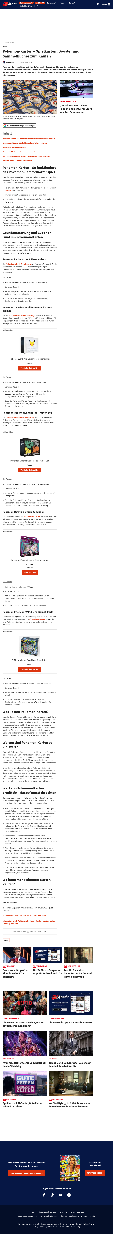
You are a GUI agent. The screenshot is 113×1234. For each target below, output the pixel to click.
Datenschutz (62, 1212)
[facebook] (44, 1195)
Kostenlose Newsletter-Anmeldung (26, 1173)
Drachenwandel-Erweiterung (21, 417)
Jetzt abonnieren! (95, 1173)
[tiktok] (52, 1195)
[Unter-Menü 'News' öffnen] (65, 3)
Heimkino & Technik (27, 6)
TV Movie (6, 42)
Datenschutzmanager (76, 1212)
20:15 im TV (40, 3)
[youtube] (60, 1195)
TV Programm (25, 3)
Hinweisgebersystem (51, 1216)
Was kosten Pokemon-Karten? (14, 147)
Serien (71, 3)
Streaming (51, 3)
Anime (8, 190)
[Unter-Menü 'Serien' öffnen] (75, 3)
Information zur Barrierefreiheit (30, 1216)
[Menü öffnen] (109, 4)
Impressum (33, 1212)
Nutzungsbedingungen (47, 1212)
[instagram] (69, 1195)
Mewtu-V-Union (33, 516)
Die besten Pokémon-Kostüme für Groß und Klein (24, 916)
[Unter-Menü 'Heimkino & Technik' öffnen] (37, 6)
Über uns (64, 1216)
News (62, 3)
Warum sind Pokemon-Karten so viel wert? (19, 152)
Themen (84, 1216)
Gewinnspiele (74, 1216)
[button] (30, 146)
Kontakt (92, 1216)
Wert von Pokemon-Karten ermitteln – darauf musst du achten (26, 156)
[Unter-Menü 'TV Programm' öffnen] (32, 3)
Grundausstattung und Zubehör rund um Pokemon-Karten (25, 143)
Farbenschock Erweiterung (20, 264)
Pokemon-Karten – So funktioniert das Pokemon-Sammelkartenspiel (29, 138)
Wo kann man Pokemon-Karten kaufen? (18, 160)
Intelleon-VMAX (38, 619)
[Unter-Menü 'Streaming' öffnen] (56, 3)
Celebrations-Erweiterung (22, 315)
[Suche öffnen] (98, 4)
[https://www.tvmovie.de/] (10, 4)
